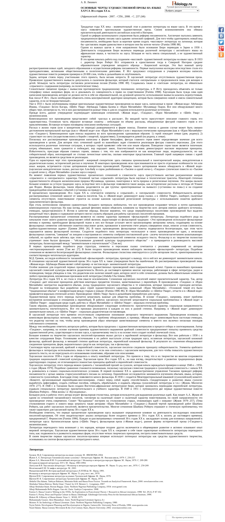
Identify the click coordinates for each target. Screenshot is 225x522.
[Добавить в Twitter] (221, 42)
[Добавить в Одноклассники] (221, 54)
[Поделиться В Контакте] (221, 36)
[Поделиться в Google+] (221, 48)
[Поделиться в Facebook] (221, 29)
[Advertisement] (53, 44)
